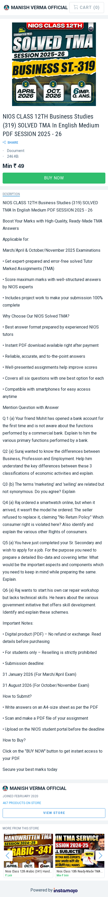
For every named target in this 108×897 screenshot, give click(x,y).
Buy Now (54, 177)
